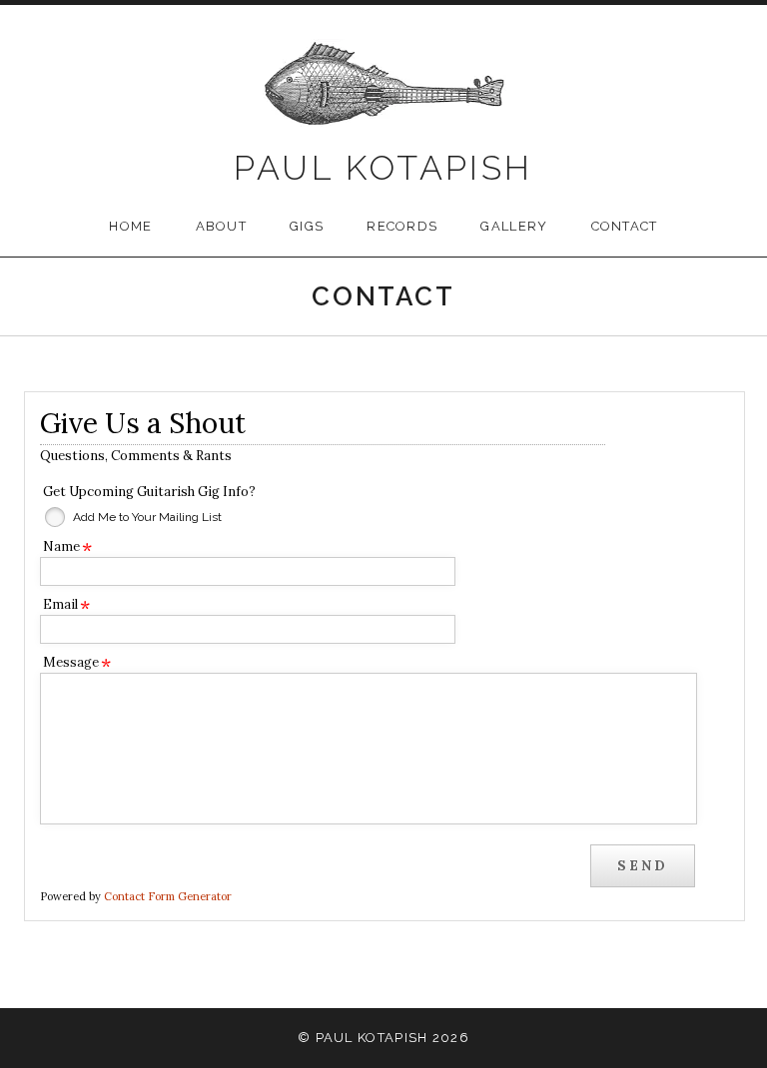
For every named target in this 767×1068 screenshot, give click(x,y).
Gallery (513, 226)
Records (402, 226)
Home (130, 226)
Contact (624, 226)
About (222, 226)
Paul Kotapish (383, 168)
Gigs (307, 226)
